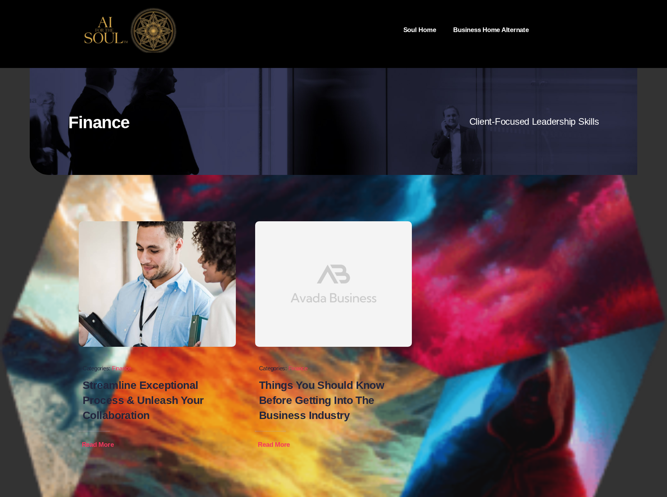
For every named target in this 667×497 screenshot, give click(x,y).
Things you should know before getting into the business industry (321, 400)
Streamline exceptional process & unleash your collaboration (143, 400)
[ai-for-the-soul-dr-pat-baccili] (129, 11)
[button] (103, 444)
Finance (121, 368)
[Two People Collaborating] (157, 224)
